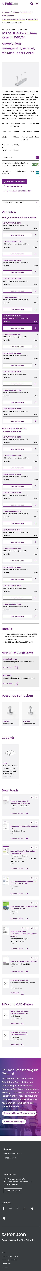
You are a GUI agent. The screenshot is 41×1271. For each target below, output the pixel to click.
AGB (3, 1253)
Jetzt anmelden (12, 1191)
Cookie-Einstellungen (10, 1256)
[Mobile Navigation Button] (37, 3)
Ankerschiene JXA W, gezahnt (13, 19)
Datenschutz (6, 1263)
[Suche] (31, 3)
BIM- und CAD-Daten (11, 207)
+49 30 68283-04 (10, 1158)
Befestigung (26, 12)
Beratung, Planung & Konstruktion (19, 1113)
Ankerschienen (8, 16)
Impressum (6, 1267)
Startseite (6, 12)
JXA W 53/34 (33, 19)
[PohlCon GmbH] (3, 1208)
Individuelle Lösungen (14, 1122)
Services (6, 207)
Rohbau (16, 12)
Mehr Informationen (17, 235)
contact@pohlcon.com (13, 1153)
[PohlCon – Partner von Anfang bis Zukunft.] (10, 3)
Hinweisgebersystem (9, 1260)
